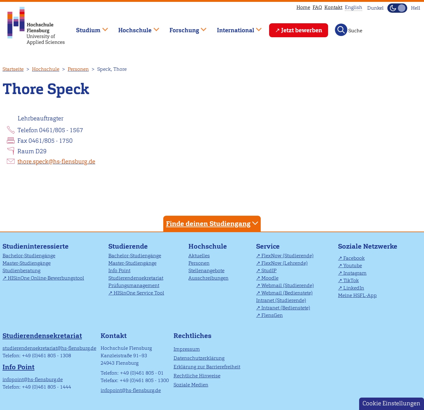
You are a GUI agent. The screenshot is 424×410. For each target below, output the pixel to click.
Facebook (354, 258)
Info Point (119, 270)
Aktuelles (199, 255)
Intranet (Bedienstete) (285, 307)
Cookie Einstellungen (391, 403)
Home (303, 7)
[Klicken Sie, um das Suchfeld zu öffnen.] (341, 30)
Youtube (352, 265)
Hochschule (45, 69)
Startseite (13, 69)
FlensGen (272, 315)
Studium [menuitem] (84, 27)
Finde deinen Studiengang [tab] (208, 223)
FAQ (317, 7)
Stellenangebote (206, 270)
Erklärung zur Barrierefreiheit (207, 366)
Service (268, 246)
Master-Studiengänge (26, 263)
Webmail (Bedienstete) (287, 293)
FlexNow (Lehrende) (284, 263)
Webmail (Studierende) (287, 285)
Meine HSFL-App (357, 295)
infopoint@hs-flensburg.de (32, 379)
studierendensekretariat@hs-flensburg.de (49, 348)
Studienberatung (21, 270)
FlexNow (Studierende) (287, 255)
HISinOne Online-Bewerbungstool (46, 278)
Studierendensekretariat (135, 278)
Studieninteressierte (35, 246)
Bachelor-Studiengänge (28, 255)
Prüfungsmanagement (133, 285)
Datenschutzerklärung (199, 358)
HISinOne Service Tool (139, 293)
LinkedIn (353, 288)
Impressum (187, 349)
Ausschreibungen (208, 278)
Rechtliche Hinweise (197, 375)
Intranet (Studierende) (281, 300)
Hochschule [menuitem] (131, 27)
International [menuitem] (231, 27)
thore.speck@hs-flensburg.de (56, 161)
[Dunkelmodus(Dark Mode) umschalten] (397, 8)
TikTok (351, 280)
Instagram (355, 273)
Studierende (128, 246)
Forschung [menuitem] (179, 27)
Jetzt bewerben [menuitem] (301, 30)
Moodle (269, 278)
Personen (78, 69)
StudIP (269, 270)
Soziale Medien (191, 384)
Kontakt (333, 7)
